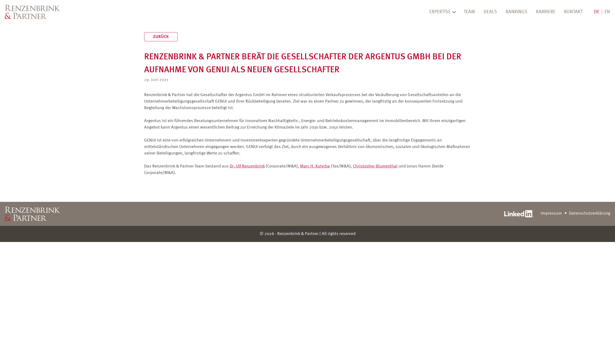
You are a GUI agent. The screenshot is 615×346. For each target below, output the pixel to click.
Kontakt (573, 12)
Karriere (545, 12)
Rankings (516, 12)
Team (469, 12)
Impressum (551, 213)
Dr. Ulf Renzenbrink (247, 166)
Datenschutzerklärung (589, 213)
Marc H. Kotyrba (315, 166)
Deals (490, 12)
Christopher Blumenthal (375, 166)
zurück (161, 37)
